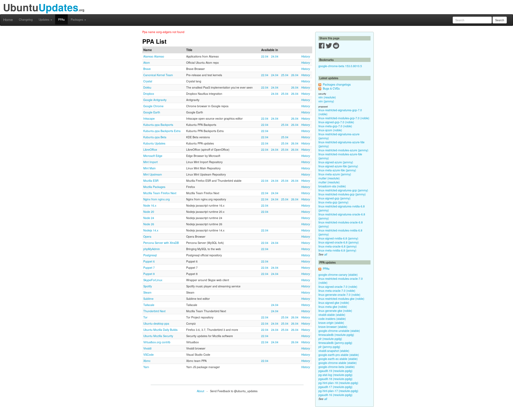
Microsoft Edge (152, 156)
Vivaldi (147, 348)
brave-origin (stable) (331, 323)
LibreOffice (150, 149)
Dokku (147, 87)
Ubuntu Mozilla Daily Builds (160, 330)
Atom (146, 63)
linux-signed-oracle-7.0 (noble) (337, 287)
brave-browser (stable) (332, 327)
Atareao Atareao (153, 56)
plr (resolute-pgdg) (330, 339)
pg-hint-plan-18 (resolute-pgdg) (338, 383)
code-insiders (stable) (332, 319)
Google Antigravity (155, 100)
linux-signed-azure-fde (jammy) (338, 166)
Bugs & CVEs (331, 88)
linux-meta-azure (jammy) (334, 174)
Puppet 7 (149, 268)
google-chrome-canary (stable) (338, 275)
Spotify (147, 286)
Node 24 (148, 218)
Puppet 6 (149, 261)
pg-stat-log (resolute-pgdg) (335, 375)
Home (8, 19)
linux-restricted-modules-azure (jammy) (343, 150)
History (305, 56)
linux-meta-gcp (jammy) (333, 202)
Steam (147, 292)
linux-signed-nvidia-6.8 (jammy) (338, 238)
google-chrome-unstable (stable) (339, 331)
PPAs (61, 19)
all (325, 254)
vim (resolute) (327, 97)
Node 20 (148, 212)
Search (499, 20)
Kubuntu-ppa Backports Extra (162, 131)
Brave (147, 69)
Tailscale (148, 305)
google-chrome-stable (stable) (337, 363)
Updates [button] (44, 19)
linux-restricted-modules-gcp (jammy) (342, 194)
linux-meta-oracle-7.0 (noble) (336, 291)
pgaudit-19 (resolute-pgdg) (335, 371)
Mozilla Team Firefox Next (159, 193)
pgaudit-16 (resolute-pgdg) (335, 395)
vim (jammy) (326, 101)
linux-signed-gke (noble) (333, 303)
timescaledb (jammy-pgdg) (335, 343)
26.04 (294, 75)
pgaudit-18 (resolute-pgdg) (335, 379)
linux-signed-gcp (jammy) (334, 198)
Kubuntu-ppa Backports (158, 125)
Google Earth (151, 112)
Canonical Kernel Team (158, 75)
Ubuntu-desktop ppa (156, 323)
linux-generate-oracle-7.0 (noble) (339, 295)
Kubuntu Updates (154, 143)
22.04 (264, 56)
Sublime (148, 299)
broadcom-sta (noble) (332, 186)
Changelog (26, 19)
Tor (145, 317)
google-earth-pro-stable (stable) (338, 355)
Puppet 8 (149, 274)
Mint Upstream (152, 174)
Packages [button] (77, 19)
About (200, 391)
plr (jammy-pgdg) (329, 347)
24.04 (274, 56)
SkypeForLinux (152, 280)
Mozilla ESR (151, 181)
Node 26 (148, 224)
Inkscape (149, 118)
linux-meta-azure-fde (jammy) (337, 170)
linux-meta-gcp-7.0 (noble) (335, 126)
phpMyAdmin (151, 249)
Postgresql (150, 255)
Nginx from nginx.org (156, 199)
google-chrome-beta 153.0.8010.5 (340, 66)
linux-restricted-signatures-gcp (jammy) (343, 190)
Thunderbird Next (154, 311)
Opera (147, 236)
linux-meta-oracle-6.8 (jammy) (337, 246)
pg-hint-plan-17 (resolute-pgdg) (338, 391)
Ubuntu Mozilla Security (158, 336)
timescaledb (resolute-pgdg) (336, 335)
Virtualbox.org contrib (156, 342)
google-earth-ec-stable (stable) (338, 359)
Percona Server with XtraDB (161, 243)
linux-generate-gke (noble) (335, 311)
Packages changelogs (337, 84)
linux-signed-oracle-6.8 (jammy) (338, 242)
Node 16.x (149, 205)
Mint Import (150, 162)
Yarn (146, 367)
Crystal (147, 81)
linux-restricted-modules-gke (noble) (341, 299)
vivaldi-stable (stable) (331, 315)
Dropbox (148, 94)
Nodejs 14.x (150, 230)
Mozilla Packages (154, 187)
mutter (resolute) (329, 178)
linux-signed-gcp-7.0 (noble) (336, 122)
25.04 (284, 75)
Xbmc (146, 361)
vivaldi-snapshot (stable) (333, 351)
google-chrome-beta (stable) (336, 367)
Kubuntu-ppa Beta (154, 137)
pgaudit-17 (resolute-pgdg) (335, 387)
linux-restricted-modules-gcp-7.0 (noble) (343, 118)
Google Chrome (153, 106)
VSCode (148, 354)
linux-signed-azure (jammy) (335, 162)
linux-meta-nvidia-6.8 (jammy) (337, 250)
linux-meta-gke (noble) (332, 307)
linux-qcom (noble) (330, 130)
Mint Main (149, 168)
